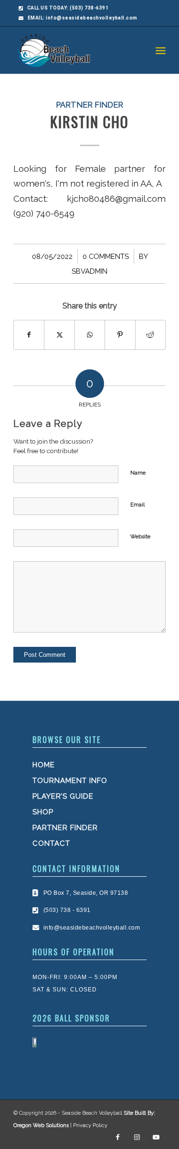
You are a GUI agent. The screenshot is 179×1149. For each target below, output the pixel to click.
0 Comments (106, 256)
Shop (42, 812)
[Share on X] (59, 334)
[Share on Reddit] (150, 334)
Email (137, 505)
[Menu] (161, 50)
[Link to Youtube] (156, 1137)
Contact (51, 843)
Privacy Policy (90, 1125)
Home (43, 765)
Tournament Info (69, 780)
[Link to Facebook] (118, 1137)
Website (140, 537)
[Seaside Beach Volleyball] (74, 50)
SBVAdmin (89, 271)
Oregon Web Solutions (41, 1125)
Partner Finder (89, 104)
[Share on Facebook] (29, 334)
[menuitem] (161, 50)
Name (138, 473)
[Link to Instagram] (137, 1137)
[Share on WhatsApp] (90, 334)
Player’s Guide (63, 796)
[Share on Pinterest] (120, 334)
